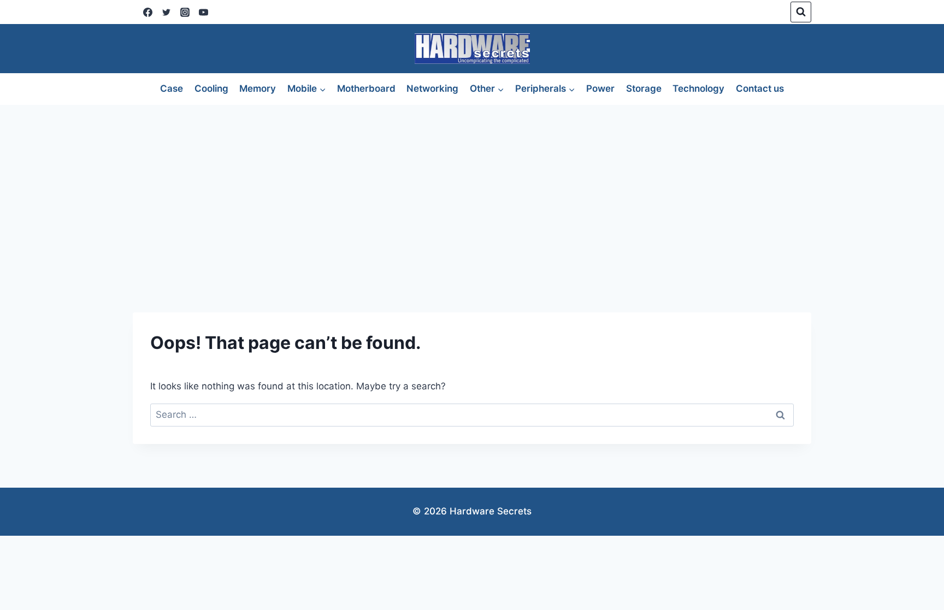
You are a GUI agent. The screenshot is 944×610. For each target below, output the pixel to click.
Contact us (760, 88)
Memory (257, 88)
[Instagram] (184, 12)
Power (600, 88)
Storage (644, 88)
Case (171, 88)
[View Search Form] (800, 12)
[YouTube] (203, 12)
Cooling (211, 88)
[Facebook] (147, 12)
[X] (166, 12)
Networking (432, 88)
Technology (698, 88)
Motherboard (366, 88)
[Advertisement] (472, 186)
